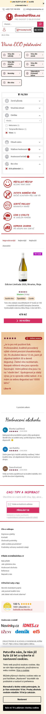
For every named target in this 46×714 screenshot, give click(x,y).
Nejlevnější (22, 241)
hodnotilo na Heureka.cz (22, 609)
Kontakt (4, 537)
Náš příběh (5, 561)
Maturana (14, 125)
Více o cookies (22, 670)
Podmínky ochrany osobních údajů (15, 547)
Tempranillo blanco (17, 129)
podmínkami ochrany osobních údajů (23, 517)
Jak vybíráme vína (8, 564)
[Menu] (38, 29)
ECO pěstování (16, 169)
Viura (12, 133)
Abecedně (6, 246)
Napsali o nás (6, 574)
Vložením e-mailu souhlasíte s (22, 516)
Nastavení (22, 699)
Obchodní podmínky (9, 541)
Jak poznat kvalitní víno (10, 591)
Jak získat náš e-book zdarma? (13, 594)
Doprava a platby (8, 534)
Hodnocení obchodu (23, 419)
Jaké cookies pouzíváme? (11, 544)
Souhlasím (22, 708)
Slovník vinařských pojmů (11, 588)
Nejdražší (32, 241)
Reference (5, 571)
